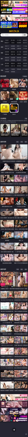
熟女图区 (19, 60)
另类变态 (25, 54)
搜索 (25, 35)
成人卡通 (19, 51)
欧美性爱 (25, 51)
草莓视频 (19, 69)
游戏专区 (25, 40)
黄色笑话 (19, 66)
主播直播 (19, 48)
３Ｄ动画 (25, 46)
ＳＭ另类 (25, 48)
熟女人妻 (7, 48)
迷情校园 (7, 66)
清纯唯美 (13, 60)
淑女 (22, 269)
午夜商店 (13, 69)
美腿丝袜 (7, 60)
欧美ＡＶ (19, 46)
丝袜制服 (13, 48)
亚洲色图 (13, 57)
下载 (26, 118)
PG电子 (7, 40)
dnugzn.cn (14, 31)
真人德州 (13, 40)
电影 (2, 53)
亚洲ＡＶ (7, 46)
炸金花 (12, 42)
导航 (2, 70)
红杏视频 (7, 71)
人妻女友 (19, 63)
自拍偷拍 (13, 46)
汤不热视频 (24, 69)
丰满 (18, 269)
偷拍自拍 (13, 51)
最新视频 (3, 142)
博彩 (2, 41)
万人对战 (19, 40)
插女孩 (6, 69)
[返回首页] (26, 434)
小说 (2, 64)
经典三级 (13, 54)
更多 (26, 142)
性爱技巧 (25, 66)
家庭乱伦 (13, 63)
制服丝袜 (7, 54)
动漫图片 (25, 57)
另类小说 (13, 66)
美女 (18, 142)
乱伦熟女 (19, 54)
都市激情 (7, 63)
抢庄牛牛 (25, 42)
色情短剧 (13, 71)
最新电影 (3, 269)
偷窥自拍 (7, 57)
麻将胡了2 (7, 42)
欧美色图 (19, 57)
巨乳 (22, 142)
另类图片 (25, 60)
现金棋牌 (19, 42)
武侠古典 (25, 63)
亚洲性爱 (7, 51)
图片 (2, 58)
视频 (2, 47)
